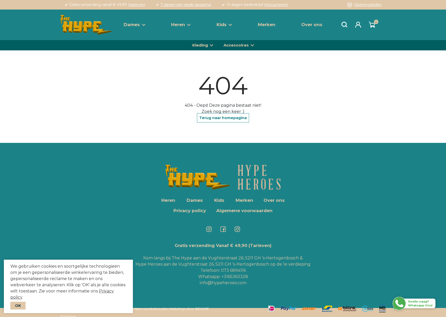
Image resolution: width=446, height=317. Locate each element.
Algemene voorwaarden (244, 210)
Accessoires (236, 45)
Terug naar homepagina (223, 117)
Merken (266, 24)
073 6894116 (233, 270)
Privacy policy (189, 210)
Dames (132, 24)
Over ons (311, 24)
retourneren (276, 4)
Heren (178, 24)
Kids (222, 24)
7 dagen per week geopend (186, 4)
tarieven (136, 4)
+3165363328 (234, 276)
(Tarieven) (260, 245)
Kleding (200, 45)
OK (18, 305)
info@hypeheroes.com (223, 282)
